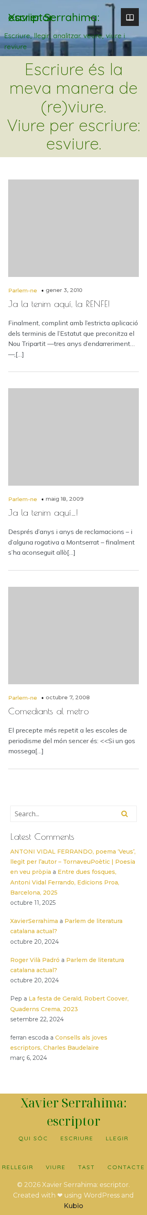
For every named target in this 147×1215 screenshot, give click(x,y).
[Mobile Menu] (130, 17)
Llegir (117, 1138)
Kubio (73, 1206)
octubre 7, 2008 (68, 697)
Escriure (77, 1138)
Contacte (126, 1167)
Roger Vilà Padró (35, 960)
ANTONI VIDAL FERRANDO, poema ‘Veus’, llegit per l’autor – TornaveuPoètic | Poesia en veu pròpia (73, 862)
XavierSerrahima (34, 921)
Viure (56, 1167)
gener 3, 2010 (64, 290)
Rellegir (17, 1167)
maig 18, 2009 (65, 498)
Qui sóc (33, 1138)
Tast (86, 1167)
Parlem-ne (22, 290)
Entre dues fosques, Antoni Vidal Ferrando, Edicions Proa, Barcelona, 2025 (64, 882)
